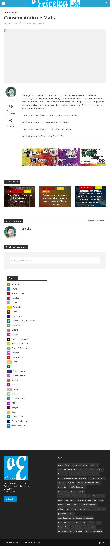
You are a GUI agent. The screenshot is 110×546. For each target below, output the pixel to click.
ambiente (94, 465)
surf (98, 522)
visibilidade (97, 531)
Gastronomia (98, 496)
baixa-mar (62, 474)
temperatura (63, 527)
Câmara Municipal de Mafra (88, 482)
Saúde (91, 522)
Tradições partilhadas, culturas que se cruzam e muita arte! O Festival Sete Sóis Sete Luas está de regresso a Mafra (90, 197)
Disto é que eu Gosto (67, 491)
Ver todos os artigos (95, 221)
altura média (63, 465)
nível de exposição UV (76, 509)
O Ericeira (10, 499)
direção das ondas (76, 487)
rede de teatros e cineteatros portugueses (75, 518)
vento (87, 531)
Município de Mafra (88, 504)
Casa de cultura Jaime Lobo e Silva (72, 478)
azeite (91, 469)
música (61, 509)
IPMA (101, 500)
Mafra (60, 504)
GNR (60, 500)
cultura (71, 482)
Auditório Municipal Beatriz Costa (71, 469)
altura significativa (79, 465)
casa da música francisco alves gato (84, 474)
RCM (71, 513)
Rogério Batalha (64, 522)
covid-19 (61, 482)
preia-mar (62, 513)
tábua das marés (65, 531)
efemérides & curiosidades (69, 496)
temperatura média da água (83, 527)
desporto (62, 487)
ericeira (11, 100)
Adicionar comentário (10, 112)
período (101, 509)
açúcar (99, 469)
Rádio (77, 522)
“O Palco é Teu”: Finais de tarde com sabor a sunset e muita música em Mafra (54, 198)
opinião (91, 509)
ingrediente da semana (86, 500)
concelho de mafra (96, 478)
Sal (83, 522)
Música (46, 192)
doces (81, 491)
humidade (69, 500)
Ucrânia (79, 531)
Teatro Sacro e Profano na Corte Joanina (20, 196)
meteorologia (72, 504)
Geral (27, 192)
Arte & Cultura (10, 12)
